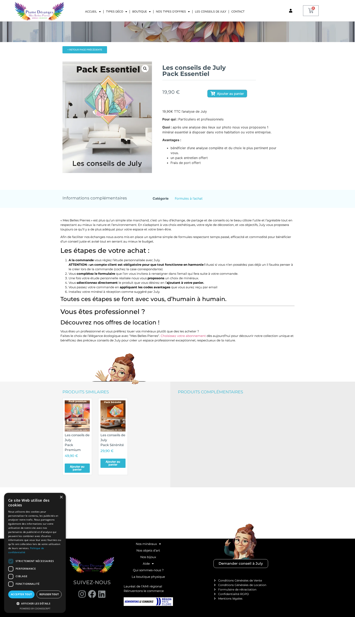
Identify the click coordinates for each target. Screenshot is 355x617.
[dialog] (35, 553)
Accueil (91, 12)
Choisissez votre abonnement (183, 336)
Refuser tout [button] (49, 594)
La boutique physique (148, 577)
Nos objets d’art (148, 550)
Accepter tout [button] (21, 594)
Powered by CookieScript (35, 608)
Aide (146, 563)
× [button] (61, 497)
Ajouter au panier (230, 94)
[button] (145, 68)
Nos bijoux (148, 557)
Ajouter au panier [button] (77, 468)
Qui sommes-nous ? (148, 570)
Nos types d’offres (171, 12)
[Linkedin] (102, 594)
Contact (237, 12)
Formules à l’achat (189, 198)
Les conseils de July (210, 12)
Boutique (139, 12)
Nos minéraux (146, 544)
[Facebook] (92, 594)
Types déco (114, 12)
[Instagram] (82, 594)
